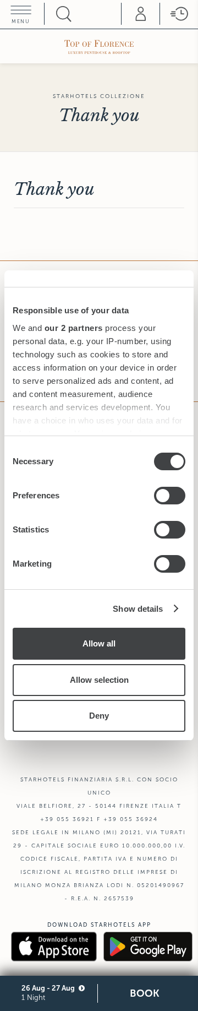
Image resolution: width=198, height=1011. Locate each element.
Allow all (99, 643)
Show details (138, 608)
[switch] (169, 495)
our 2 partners (74, 328)
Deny (99, 715)
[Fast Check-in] (179, 14)
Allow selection (99, 679)
